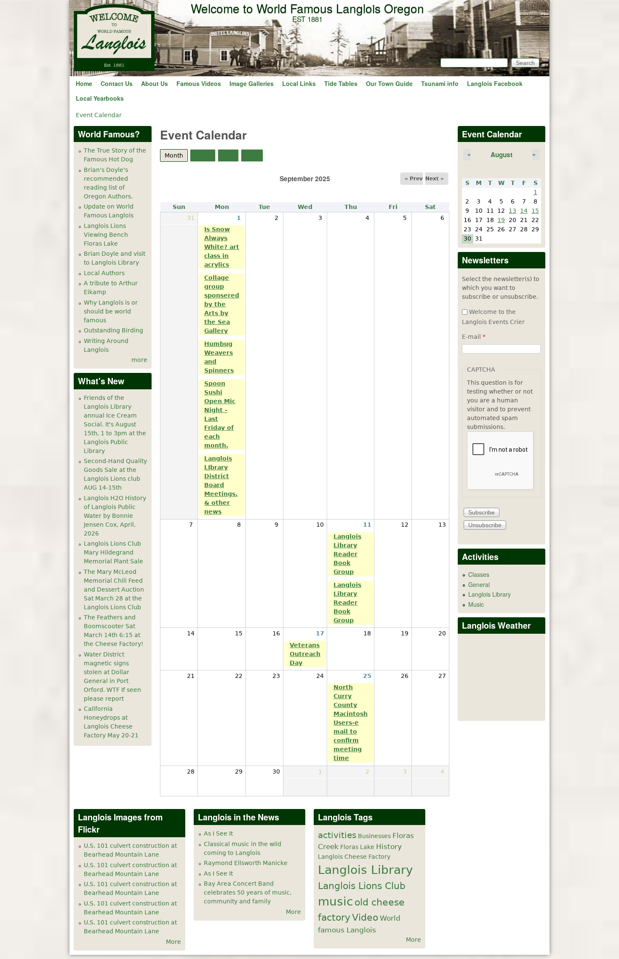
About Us (154, 83)
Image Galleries (251, 83)
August (501, 154)
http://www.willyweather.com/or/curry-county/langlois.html (502, 708)
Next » (434, 179)
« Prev (414, 179)
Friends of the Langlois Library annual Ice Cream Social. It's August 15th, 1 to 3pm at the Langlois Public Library (115, 424)
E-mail (474, 336)
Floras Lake (357, 847)
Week (203, 155)
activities (337, 835)
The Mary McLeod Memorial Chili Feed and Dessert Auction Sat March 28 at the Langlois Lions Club (114, 589)
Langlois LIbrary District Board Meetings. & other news (220, 485)
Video (365, 917)
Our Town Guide (389, 83)
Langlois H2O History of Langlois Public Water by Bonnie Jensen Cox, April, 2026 (115, 516)
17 (320, 633)
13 (512, 210)
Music (476, 604)
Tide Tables (341, 83)
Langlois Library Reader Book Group (347, 554)
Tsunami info (440, 83)
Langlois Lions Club (362, 885)
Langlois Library (489, 594)
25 (367, 675)
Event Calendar (99, 115)
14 (524, 210)
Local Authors (104, 273)
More (173, 941)
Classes (478, 574)
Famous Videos (198, 83)
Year (252, 155)
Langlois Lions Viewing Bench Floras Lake (106, 234)
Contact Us (117, 83)
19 (501, 220)
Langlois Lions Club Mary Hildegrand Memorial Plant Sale (113, 552)
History (389, 846)
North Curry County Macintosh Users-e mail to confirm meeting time (351, 722)
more (139, 359)
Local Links (299, 83)
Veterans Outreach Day (305, 654)
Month (176, 155)
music (335, 901)
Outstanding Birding (113, 330)
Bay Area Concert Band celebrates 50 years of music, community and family (247, 892)
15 (535, 210)
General (479, 584)
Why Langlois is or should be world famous (111, 311)
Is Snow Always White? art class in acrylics (221, 247)
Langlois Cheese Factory (354, 856)
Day (228, 155)
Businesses (374, 836)
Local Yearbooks (100, 98)
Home (84, 83)
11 (367, 524)
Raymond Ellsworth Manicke (246, 863)
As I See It (218, 833)
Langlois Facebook (495, 83)
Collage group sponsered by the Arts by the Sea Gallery (221, 304)
